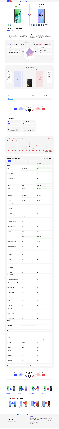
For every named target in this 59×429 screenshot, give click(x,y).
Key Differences (12, 30)
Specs (24, 30)
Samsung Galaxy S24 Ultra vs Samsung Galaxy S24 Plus (34, 421)
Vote (15, 374)
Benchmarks (21, 30)
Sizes (15, 30)
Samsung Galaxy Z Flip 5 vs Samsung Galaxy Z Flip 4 (34, 423)
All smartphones (50, 418)
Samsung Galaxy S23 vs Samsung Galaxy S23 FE (34, 419)
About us (49, 419)
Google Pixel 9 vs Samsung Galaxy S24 (34, 422)
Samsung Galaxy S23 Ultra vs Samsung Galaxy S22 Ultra (43, 418)
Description (9, 30)
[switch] (50, 158)
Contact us (49, 420)
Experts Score (18, 30)
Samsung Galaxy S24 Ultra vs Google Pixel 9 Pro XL (34, 425)
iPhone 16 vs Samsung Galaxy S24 (33, 418)
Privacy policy (9, 421)
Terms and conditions (13, 421)
